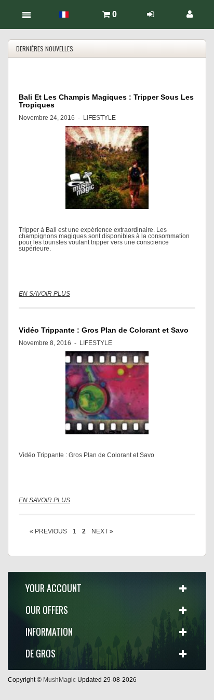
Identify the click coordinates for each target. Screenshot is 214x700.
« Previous (48, 531)
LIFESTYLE (99, 117)
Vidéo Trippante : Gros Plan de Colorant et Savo (104, 330)
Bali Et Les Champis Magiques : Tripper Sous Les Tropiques (106, 101)
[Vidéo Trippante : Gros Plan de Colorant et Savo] (107, 392)
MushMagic (59, 679)
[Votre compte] (189, 14)
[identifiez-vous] (150, 14)
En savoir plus (44, 293)
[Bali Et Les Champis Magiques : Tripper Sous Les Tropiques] (107, 167)
